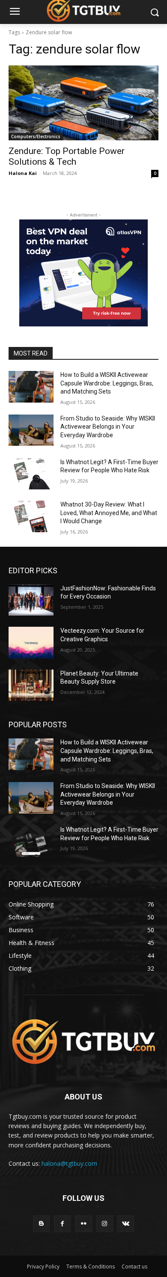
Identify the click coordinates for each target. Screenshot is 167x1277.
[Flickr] (83, 1223)
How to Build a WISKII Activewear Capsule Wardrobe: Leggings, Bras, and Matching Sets (106, 383)
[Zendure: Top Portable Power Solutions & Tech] (83, 102)
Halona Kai (23, 173)
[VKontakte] (125, 1223)
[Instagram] (104, 1223)
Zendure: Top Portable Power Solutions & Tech (67, 156)
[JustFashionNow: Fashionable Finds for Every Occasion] (31, 600)
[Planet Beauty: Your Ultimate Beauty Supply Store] (31, 685)
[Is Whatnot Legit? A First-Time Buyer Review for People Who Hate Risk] (31, 474)
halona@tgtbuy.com (69, 1163)
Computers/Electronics (35, 136)
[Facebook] (62, 1223)
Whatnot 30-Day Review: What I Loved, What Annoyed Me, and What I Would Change (108, 512)
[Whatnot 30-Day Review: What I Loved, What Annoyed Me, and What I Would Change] (31, 516)
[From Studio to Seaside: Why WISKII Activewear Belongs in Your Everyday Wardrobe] (31, 430)
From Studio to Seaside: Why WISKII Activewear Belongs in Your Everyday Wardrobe (107, 427)
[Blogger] (41, 1223)
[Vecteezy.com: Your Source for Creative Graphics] (31, 642)
